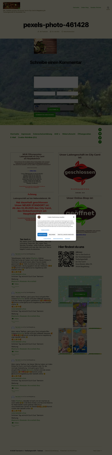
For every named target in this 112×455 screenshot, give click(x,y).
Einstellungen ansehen (66, 234)
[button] (74, 217)
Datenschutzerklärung (58, 238)
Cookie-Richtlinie (47, 238)
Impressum (67, 238)
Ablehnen (52, 234)
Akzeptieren (42, 234)
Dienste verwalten (45, 229)
